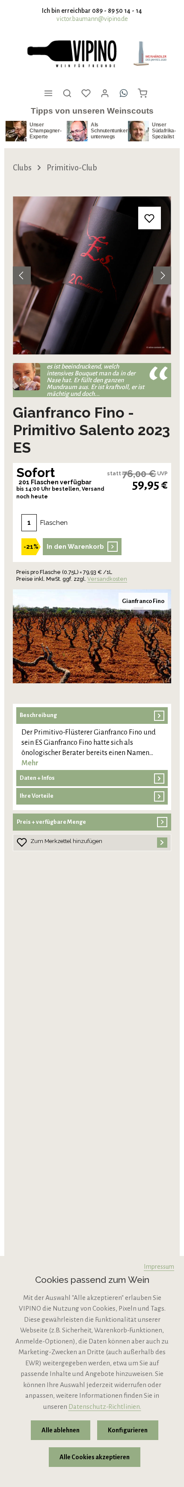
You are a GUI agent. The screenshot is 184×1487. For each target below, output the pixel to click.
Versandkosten (107, 579)
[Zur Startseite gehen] (71, 53)
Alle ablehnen (61, 1430)
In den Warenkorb (75, 546)
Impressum (159, 1266)
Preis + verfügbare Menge (51, 822)
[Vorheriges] (22, 275)
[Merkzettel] (86, 93)
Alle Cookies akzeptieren (94, 1457)
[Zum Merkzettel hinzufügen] (149, 218)
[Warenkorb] (142, 93)
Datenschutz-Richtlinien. (104, 1406)
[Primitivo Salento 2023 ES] (92, 275)
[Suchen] (67, 93)
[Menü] (48, 93)
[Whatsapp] (123, 93)
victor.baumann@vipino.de (92, 18)
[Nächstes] (162, 275)
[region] (92, 275)
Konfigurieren (128, 1430)
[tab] (92, 737)
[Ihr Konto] (104, 93)
